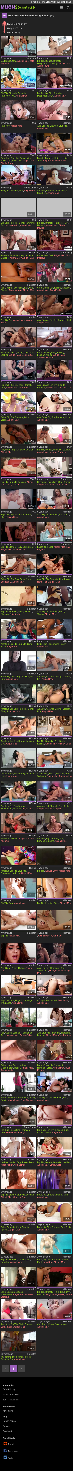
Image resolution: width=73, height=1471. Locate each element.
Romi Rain (42, 582)
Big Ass (40, 93)
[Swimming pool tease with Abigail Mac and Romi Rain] (54, 1244)
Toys (39, 160)
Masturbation (7, 1068)
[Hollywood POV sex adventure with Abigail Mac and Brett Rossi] (54, 985)
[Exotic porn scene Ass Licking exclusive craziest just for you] (54, 758)
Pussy (63, 190)
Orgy (19, 1162)
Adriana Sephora (57, 452)
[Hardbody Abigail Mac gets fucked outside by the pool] (18, 888)
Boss (21, 385)
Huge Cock (20, 1000)
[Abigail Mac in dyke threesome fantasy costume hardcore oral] (54, 953)
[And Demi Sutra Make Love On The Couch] (18, 337)
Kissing (57, 288)
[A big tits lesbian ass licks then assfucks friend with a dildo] (18, 272)
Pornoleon (31, 58)
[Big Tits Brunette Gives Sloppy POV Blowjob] (54, 823)
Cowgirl (41, 1000)
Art (47, 806)
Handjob (41, 1068)
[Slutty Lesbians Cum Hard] (18, 629)
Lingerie (5, 258)
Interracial (29, 352)
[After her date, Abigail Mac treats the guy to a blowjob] (54, 110)
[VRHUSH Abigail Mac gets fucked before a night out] (18, 78)
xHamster (67, 123)
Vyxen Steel (56, 936)
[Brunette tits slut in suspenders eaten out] (18, 175)
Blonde (7, 61)
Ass (39, 126)
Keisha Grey (15, 258)
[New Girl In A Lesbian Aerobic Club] (54, 272)
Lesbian (64, 158)
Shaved (4, 290)
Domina (29, 1324)
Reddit (11, 1444)
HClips (69, 187)
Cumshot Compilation (20, 158)
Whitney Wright (65, 744)
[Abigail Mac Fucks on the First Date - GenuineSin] (54, 305)
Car (61, 514)
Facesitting (42, 255)
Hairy (56, 158)
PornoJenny (30, 187)
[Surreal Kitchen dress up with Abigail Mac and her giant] (18, 402)
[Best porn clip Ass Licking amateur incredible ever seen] (18, 758)
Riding (21, 968)
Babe (3, 417)
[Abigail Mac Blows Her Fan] (18, 110)
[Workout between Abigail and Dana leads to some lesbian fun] (54, 888)
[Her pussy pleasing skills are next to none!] (54, 337)
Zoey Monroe (15, 290)
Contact (6, 1426)
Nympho (41, 225)
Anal (3, 1324)
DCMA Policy (9, 1389)
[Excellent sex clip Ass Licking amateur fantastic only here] (54, 661)
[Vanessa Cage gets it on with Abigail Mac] (18, 1179)
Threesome (42, 970)
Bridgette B (6, 582)
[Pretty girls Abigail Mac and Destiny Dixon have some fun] (54, 1276)
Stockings (53, 63)
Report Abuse (9, 1421)
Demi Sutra (27, 355)
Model (13, 1162)
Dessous (14, 190)
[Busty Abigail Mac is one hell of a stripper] (54, 1179)
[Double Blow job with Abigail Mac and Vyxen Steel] (18, 305)
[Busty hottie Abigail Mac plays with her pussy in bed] (54, 1212)
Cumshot (5, 158)
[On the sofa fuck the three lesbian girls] (54, 531)
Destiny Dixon (65, 387)
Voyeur (64, 1324)
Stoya (22, 1132)
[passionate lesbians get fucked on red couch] (18, 1017)
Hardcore (5, 96)
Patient (4, 1230)
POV (13, 96)
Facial (4, 160)
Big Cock (5, 223)
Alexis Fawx (43, 66)
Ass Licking (6, 288)
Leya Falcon (7, 1327)
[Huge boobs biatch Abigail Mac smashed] (18, 693)
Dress (3, 420)
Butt (12, 1000)
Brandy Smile (12, 1132)
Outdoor (64, 1259)
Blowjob (13, 93)
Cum (3, 387)
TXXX (69, 58)
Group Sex (48, 288)
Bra (60, 1097)
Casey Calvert (12, 484)
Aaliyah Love (51, 871)
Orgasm (67, 482)
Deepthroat (42, 63)
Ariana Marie (7, 1070)
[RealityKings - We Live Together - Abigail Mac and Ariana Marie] (18, 1050)
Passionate (27, 1033)
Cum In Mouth (44, 1132)
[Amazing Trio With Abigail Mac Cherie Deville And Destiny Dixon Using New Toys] (54, 369)
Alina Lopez (55, 808)
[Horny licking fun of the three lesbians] (54, 240)
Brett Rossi (63, 1000)
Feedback (7, 1431)
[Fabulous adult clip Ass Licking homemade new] (18, 790)
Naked (49, 355)
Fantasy (45, 968)
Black (45, 644)
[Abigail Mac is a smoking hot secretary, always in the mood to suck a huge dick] (18, 499)
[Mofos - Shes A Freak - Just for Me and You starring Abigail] (54, 1115)
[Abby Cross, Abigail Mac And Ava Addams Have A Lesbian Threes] (18, 823)
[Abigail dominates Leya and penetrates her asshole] (18, 1309)
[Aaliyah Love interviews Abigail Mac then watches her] (54, 855)
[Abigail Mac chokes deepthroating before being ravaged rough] (18, 661)
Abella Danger (8, 163)
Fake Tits (41, 352)
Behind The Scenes (13, 1357)
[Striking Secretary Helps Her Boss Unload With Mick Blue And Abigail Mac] (18, 369)
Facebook (13, 1451)
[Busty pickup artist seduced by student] (54, 790)
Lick (26, 288)
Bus (2, 225)
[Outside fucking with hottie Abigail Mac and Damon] (18, 920)
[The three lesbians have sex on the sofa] (18, 45)
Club (39, 288)
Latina (8, 1003)
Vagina (40, 614)
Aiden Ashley (7, 1165)
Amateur (41, 190)
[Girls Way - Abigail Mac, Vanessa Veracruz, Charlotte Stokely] (18, 1276)
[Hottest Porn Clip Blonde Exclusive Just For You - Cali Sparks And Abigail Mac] (54, 143)
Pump (66, 514)
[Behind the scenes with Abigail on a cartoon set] (18, 1341)
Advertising (8, 1411)
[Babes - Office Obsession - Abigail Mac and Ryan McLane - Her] (54, 1050)
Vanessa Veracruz (46, 357)
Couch (13, 352)
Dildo (26, 417)
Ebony (20, 352)
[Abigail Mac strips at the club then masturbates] (18, 434)
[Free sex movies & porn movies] (17, 7)
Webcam (41, 776)
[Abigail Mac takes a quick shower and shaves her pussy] (18, 596)
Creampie (48, 1065)
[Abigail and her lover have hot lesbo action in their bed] (54, 1082)
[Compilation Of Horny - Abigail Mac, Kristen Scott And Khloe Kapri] (54, 45)
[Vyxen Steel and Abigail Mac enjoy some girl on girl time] (54, 920)
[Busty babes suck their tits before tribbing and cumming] (18, 564)
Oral (14, 61)
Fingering (51, 352)
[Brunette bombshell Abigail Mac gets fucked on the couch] (18, 1244)
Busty (22, 579)
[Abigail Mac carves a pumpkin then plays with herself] (54, 499)
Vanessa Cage (20, 1197)
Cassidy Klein (65, 1035)
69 (2, 61)
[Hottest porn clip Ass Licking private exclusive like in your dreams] (18, 726)
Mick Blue (23, 387)
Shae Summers (28, 1100)
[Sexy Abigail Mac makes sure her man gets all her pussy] (54, 596)
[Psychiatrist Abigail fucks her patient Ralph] (18, 1212)
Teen (56, 903)
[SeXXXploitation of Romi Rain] (54, 564)
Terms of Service (11, 1394)
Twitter (11, 1458)
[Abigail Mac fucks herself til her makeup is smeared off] (54, 402)
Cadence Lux (65, 776)
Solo (57, 1324)
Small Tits (16, 160)
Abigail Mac (23, 61)
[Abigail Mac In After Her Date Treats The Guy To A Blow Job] (54, 78)
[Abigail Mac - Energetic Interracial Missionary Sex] (54, 629)
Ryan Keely (55, 290)
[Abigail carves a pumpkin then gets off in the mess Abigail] (54, 1309)
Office (3, 517)
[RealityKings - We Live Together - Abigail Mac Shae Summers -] (18, 1082)
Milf (9, 160)
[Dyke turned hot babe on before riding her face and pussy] (18, 953)
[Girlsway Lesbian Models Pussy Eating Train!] (18, 1147)
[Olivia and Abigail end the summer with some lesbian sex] (54, 1147)
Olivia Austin (55, 1165)
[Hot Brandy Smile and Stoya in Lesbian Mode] (18, 1115)
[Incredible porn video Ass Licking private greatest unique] (54, 693)
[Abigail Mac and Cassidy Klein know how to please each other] (54, 1017)
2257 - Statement (11, 1399)
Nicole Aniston (12, 225)
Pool (11, 903)
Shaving (5, 614)
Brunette (57, 61)
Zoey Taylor (60, 160)
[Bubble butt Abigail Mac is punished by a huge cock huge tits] (18, 985)
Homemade (6, 808)
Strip (65, 1195)
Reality (17, 1068)
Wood (54, 1000)
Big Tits (40, 61)
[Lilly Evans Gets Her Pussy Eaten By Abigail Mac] (18, 855)
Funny (67, 1292)
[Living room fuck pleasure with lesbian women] (54, 467)
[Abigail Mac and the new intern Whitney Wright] (54, 726)
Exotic (52, 773)
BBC (39, 644)
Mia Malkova (19, 549)
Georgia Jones (56, 970)
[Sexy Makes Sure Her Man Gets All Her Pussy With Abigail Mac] (54, 175)
